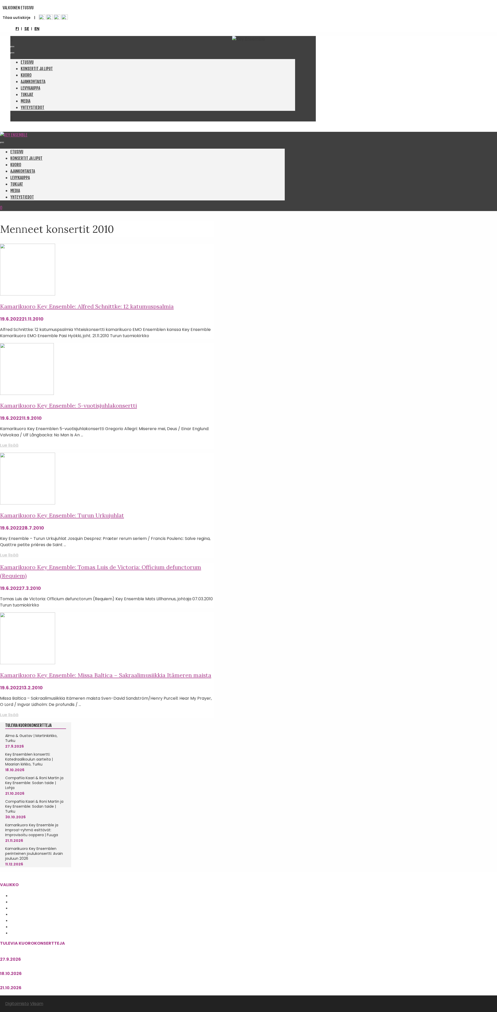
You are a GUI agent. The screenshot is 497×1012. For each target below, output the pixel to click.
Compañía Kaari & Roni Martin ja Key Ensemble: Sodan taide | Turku (34, 806)
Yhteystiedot (32, 107)
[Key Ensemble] (13, 135)
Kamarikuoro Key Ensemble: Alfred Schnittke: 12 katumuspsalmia (87, 306)
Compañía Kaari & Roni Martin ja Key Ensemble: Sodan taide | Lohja (34, 782)
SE (26, 28)
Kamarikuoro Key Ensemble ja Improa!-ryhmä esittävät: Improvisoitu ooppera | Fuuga (31, 829)
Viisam (36, 1004)
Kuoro (26, 75)
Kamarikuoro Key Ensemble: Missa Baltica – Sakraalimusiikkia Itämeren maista (105, 675)
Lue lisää (9, 445)
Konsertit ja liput (37, 68)
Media (25, 101)
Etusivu (27, 62)
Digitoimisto (17, 1004)
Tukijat (27, 94)
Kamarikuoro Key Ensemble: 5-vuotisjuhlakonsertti (68, 405)
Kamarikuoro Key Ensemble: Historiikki (44, 914)
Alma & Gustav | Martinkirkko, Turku (31, 738)
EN (36, 28)
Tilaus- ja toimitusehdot (32, 932)
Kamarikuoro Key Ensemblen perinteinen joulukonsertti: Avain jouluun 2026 (34, 853)
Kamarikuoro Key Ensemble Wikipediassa (45, 920)
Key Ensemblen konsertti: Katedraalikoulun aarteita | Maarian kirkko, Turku (29, 759)
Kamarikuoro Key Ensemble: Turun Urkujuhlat (62, 515)
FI (17, 28)
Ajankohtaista (33, 81)
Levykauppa (30, 88)
